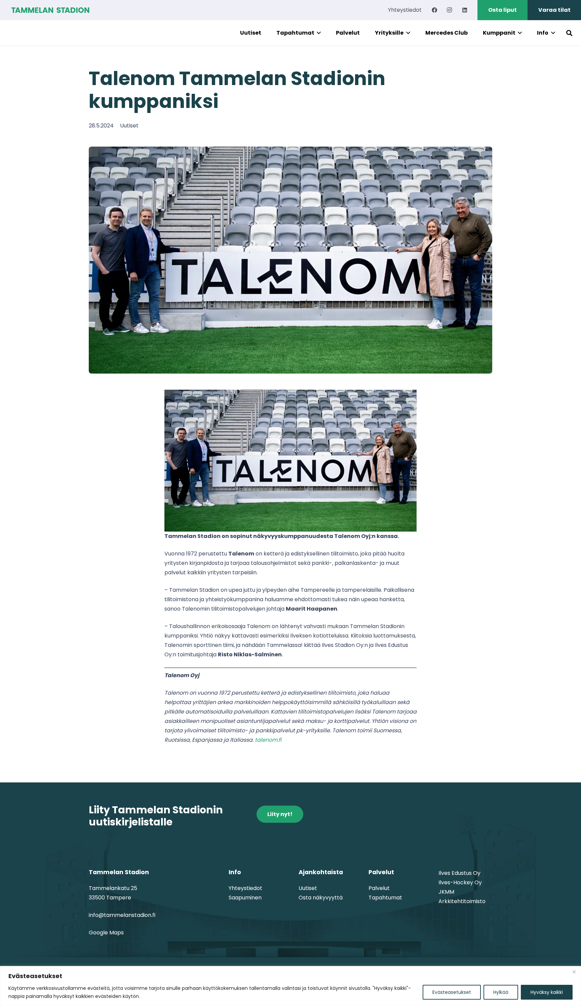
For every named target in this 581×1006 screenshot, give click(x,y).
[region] (290, 986)
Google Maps (106, 932)
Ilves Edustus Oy (459, 873)
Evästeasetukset (451, 992)
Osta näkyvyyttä (321, 897)
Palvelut (379, 888)
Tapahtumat (385, 897)
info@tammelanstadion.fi (122, 915)
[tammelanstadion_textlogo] (50, 10)
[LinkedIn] (464, 10)
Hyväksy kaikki (547, 992)
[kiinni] (574, 972)
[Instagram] (449, 10)
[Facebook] (434, 10)
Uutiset (129, 125)
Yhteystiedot (245, 888)
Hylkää (500, 992)
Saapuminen (245, 897)
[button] (317, 33)
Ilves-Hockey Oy (460, 882)
